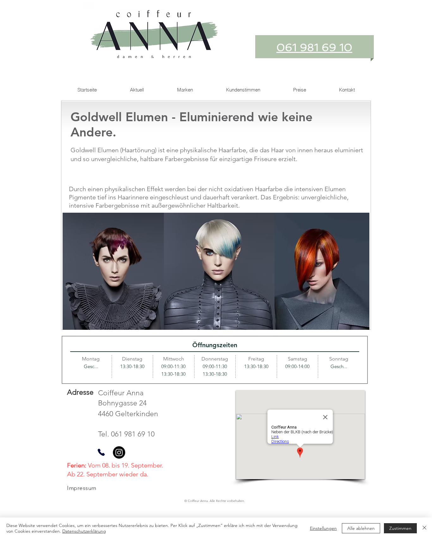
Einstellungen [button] (323, 528)
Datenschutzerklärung (84, 531)
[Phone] (101, 452)
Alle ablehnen (361, 528)
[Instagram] (119, 452)
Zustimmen (400, 528)
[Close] (424, 528)
